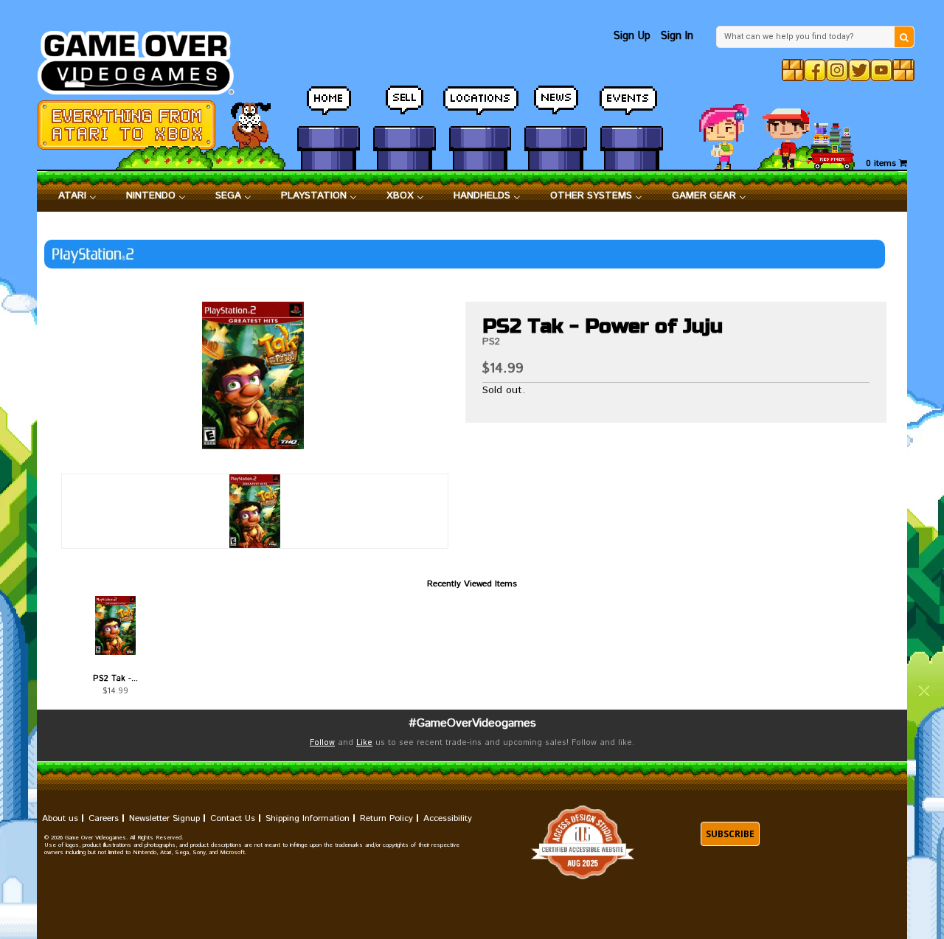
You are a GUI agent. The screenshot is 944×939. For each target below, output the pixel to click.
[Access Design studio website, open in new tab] (582, 843)
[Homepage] (144, 58)
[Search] (904, 37)
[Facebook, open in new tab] (815, 70)
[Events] (632, 107)
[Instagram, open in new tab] (837, 70)
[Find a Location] (480, 107)
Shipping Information (308, 818)
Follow (322, 743)
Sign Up (632, 36)
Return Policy (386, 818)
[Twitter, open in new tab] (859, 70)
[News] (556, 107)
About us (60, 818)
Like (364, 743)
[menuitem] (77, 196)
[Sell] (404, 107)
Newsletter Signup (164, 818)
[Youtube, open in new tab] (881, 70)
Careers (103, 818)
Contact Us (232, 818)
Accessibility (447, 818)
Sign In (677, 36)
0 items (882, 163)
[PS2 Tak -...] (115, 625)
